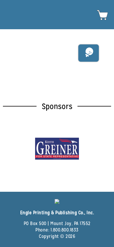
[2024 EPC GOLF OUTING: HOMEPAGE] (57, 8)
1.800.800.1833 (65, 230)
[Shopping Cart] (102, 19)
